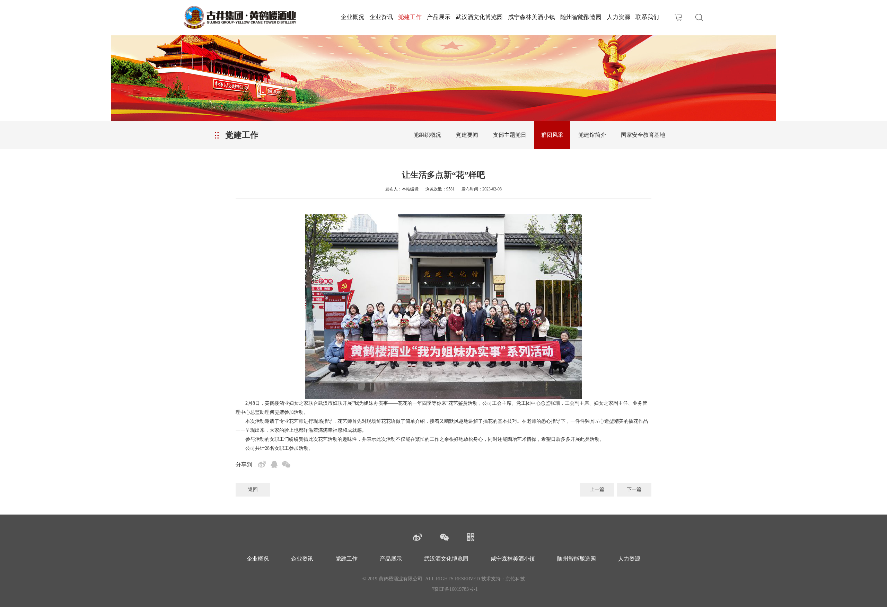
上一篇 (597, 489)
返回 (253, 489)
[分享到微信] (287, 465)
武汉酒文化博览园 (479, 17)
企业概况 (352, 17)
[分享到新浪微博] (263, 465)
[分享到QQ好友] (275, 465)
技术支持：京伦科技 (503, 578)
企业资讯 (381, 17)
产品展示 (438, 17)
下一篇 (634, 489)
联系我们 (647, 17)
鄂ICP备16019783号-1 (455, 589)
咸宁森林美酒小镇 (531, 17)
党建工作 (410, 17)
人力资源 (618, 17)
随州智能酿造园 (580, 17)
